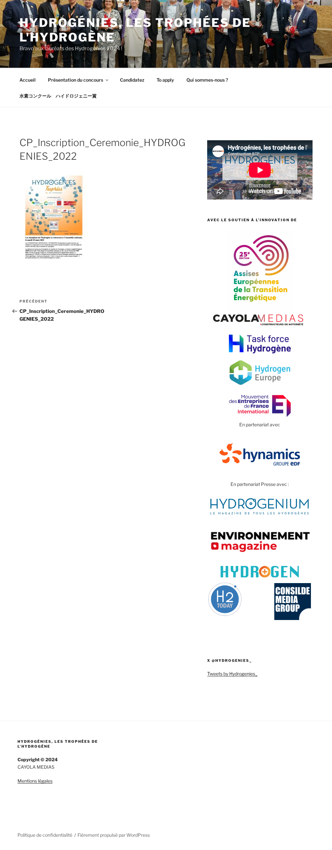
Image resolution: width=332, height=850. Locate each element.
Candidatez (132, 80)
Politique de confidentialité (45, 835)
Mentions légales (35, 781)
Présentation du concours (75, 80)
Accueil (27, 80)
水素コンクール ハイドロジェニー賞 (58, 95)
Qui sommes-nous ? (207, 80)
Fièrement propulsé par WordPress (113, 835)
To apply (165, 80)
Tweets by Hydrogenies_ (232, 673)
